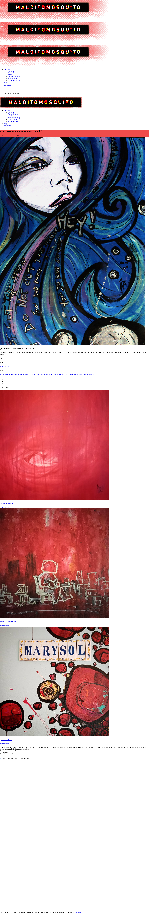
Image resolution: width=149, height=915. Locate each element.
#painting (56, 374)
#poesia (67, 374)
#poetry (72, 374)
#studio (91, 374)
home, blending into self (8, 622)
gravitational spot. (6, 740)
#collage (15, 374)
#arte (10, 374)
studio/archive (4, 366)
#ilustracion (30, 374)
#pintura (61, 374)
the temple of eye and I (8, 503)
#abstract (3, 374)
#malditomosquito (46, 374)
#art (7, 374)
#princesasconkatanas (82, 374)
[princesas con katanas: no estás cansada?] (72, 344)
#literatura (37, 374)
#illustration (22, 374)
